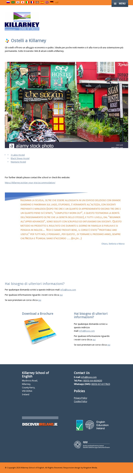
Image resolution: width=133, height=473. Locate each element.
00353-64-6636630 (92, 380)
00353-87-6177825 (100, 384)
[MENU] (127, 5)
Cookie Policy (80, 401)
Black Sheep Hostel (20, 158)
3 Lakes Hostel (18, 155)
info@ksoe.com (68, 289)
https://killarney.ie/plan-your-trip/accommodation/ (30, 182)
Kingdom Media (90, 468)
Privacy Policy (80, 398)
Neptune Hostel (18, 162)
